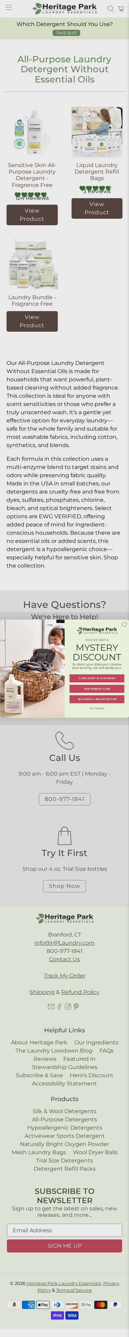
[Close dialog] (124, 624)
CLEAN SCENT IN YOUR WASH (96, 678)
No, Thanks (96, 708)
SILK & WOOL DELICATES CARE (96, 699)
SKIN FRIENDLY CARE (97, 688)
